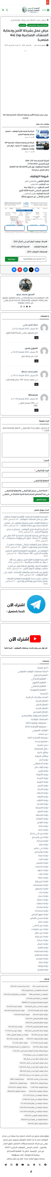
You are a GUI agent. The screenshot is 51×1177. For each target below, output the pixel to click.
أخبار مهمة (42, 667)
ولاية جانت (43, 892)
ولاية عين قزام (41, 936)
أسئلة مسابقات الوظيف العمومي (33, 671)
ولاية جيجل (43, 896)
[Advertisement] (25, 78)
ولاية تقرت (43, 859)
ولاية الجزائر (42, 789)
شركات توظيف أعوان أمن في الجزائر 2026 (34, 1071)
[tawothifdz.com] (30, 10)
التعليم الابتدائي (38, 679)
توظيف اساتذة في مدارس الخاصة (36, 1006)
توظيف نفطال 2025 (40, 1046)
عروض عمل (42, 20)
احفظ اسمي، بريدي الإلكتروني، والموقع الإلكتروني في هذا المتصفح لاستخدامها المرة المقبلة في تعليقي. (25, 492)
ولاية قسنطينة (41, 951)
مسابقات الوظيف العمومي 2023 (36, 1115)
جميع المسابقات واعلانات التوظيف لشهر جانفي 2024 (30, 1050)
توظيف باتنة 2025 (15, 1026)
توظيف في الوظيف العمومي (17, 1034)
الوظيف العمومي (40, 730)
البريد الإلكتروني (41, 470)
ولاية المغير (42, 811)
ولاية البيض (42, 785)
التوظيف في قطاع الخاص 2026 (37, 998)
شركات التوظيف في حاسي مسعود (35, 1054)
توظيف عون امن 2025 (40, 1034)
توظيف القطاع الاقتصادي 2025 (37, 1022)
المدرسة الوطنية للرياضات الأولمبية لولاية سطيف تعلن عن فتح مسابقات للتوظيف (26, 518)
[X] (24, 306)
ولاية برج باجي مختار (39, 833)
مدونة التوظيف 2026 (39, 1087)
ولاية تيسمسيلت (40, 885)
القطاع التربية (42, 701)
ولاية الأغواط (42, 774)
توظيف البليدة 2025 (14, 1006)
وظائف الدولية (41, 756)
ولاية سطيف (42, 903)
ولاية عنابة (43, 921)
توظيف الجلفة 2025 (22, 1014)
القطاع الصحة (42, 708)
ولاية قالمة (43, 947)
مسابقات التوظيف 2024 (17, 1087)
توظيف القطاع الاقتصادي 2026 (37, 1026)
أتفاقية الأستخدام (14, 1151)
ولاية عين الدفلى (40, 925)
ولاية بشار (43, 844)
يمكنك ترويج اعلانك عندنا (34, 1159)
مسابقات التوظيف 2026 (17, 1091)
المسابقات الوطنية (39, 719)
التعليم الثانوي (39, 682)
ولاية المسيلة (42, 807)
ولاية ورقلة (43, 966)
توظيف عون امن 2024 (13, 1030)
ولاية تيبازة (43, 877)
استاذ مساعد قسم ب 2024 (20, 986)
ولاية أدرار (43, 760)
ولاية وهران (42, 969)
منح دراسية (42, 745)
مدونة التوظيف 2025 (19, 246)
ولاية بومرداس (41, 852)
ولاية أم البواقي (41, 763)
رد (36, 337)
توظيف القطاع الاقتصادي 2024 (37, 1018)
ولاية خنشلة (42, 899)
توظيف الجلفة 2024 (40, 1014)
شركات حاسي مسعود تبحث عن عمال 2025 (34, 1075)
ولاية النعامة (42, 818)
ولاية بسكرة (42, 840)
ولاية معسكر (42, 958)
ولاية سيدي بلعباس (39, 918)
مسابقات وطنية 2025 (36, 723)
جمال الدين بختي (30, 325)
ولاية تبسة (43, 855)
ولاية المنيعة (42, 815)
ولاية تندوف (42, 870)
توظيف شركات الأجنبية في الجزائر (36, 1030)
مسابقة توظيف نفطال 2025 (38, 1123)
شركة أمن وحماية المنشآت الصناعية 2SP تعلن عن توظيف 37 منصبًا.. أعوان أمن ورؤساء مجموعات (19, 145)
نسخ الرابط (11, 259)
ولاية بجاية (43, 829)
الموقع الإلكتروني (41, 480)
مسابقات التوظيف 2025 (36, 251)
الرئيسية (22, 25)
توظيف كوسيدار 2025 (39, 1042)
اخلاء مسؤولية (17, 1155)
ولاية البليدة (42, 778)
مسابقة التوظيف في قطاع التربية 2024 (34, 1119)
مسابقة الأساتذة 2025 (35, 726)
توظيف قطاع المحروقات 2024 (37, 1038)
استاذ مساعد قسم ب (40, 986)
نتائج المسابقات (41, 748)
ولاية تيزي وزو (41, 881)
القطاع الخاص (42, 704)
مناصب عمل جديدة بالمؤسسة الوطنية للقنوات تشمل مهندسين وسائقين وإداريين (27, 580)
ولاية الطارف (42, 800)
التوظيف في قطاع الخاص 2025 (15, 994)
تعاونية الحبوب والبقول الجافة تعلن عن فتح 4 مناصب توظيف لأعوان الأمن (28, 567)
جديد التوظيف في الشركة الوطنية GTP (17, 1046)
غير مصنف (43, 734)
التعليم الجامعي (38, 686)
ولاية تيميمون (41, 888)
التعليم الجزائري (41, 675)
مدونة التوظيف (40, 246)
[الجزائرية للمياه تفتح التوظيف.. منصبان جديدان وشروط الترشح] (42, 134)
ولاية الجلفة (42, 793)
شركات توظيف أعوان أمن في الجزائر (36, 1059)
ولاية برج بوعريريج (40, 837)
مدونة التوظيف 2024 (39, 1083)
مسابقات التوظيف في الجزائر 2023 (35, 1095)
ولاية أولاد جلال (41, 767)
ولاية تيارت (43, 874)
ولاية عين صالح (41, 933)
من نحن (41, 1151)
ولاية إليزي (43, 771)
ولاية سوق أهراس (39, 914)
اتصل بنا (25, 1151)
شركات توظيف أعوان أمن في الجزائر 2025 (29, 241)
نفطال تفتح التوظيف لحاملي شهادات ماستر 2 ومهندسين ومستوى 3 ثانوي (27, 545)
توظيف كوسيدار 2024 (15, 1038)
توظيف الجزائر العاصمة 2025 (38, 1010)
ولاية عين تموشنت (39, 929)
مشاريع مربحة (41, 741)
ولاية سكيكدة (41, 910)
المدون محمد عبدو (40, 45)
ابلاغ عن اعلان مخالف (15, 1159)
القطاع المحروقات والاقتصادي (23, 20)
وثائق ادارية (42, 752)
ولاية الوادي (42, 822)
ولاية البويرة (42, 782)
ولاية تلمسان (42, 863)
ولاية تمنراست (41, 866)
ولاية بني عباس (41, 848)
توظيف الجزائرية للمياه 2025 (15, 1010)
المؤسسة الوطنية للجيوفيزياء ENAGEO (35, 1002)
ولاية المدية (42, 804)
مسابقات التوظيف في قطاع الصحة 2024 (34, 1107)
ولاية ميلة (43, 962)
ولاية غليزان (42, 944)
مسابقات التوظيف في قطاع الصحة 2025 (34, 1111)
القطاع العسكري (40, 712)
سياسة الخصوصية (32, 1155)
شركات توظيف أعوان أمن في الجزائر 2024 (34, 1063)
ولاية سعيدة (42, 907)
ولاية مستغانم (41, 955)
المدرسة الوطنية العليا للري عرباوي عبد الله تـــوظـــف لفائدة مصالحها (28, 561)
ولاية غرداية (42, 940)
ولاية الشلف (42, 796)
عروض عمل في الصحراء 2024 (37, 1079)
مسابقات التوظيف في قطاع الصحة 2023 (34, 1103)
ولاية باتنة (43, 826)
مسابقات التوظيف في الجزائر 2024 (35, 1099)
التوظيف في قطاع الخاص (38, 994)
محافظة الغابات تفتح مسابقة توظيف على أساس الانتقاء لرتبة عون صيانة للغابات (26, 524)
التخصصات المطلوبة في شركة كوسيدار (35, 990)
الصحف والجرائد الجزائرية (37, 697)
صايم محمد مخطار (29, 371)
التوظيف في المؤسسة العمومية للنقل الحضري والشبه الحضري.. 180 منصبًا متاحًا (26, 552)
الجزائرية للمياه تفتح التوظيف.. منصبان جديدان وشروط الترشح (19, 133)
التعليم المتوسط (38, 690)
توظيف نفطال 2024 (20, 1042)
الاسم (46, 460)
